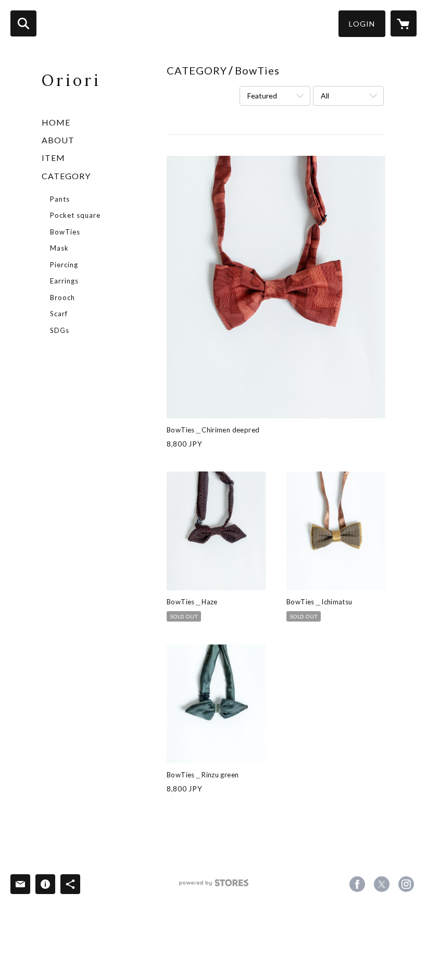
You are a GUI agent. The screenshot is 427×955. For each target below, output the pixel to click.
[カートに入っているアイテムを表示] (404, 23)
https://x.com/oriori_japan (382, 884)
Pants (60, 199)
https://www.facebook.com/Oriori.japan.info (357, 884)
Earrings (64, 281)
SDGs (59, 330)
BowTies (65, 232)
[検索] (23, 23)
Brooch (62, 297)
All (325, 95)
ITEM (53, 158)
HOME (56, 122)
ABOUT (58, 140)
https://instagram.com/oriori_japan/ (406, 884)
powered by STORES (214, 886)
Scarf (59, 313)
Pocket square (75, 215)
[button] (361, 23)
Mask (59, 248)
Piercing (64, 265)
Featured (262, 95)
